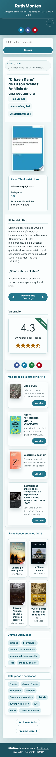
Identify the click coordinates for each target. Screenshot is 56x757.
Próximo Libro (27, 730)
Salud (13, 710)
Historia (42, 697)
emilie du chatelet (28, 662)
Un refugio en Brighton (17, 569)
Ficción (13, 684)
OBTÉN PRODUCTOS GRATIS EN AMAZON (31, 419)
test (12, 662)
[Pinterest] (35, 30)
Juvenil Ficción (30, 684)
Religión (30, 690)
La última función (39, 568)
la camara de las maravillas (24, 656)
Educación (15, 690)
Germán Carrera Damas (22, 649)
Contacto (30, 751)
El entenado (29, 642)
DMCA (40, 751)
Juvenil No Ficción (19, 703)
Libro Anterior (29, 722)
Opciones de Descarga (28, 297)
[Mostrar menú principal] (50, 23)
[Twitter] (21, 30)
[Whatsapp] (32, 365)
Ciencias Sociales (30, 710)
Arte (18, 63)
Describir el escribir (34, 454)
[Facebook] (28, 30)
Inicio (9, 63)
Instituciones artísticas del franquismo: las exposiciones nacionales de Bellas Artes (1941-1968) (34, 494)
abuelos (14, 642)
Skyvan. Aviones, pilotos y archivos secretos (17, 614)
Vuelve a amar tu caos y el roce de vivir (38, 611)
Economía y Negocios (21, 697)
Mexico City (30, 385)
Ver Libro (39, 403)
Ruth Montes (28, 6)
